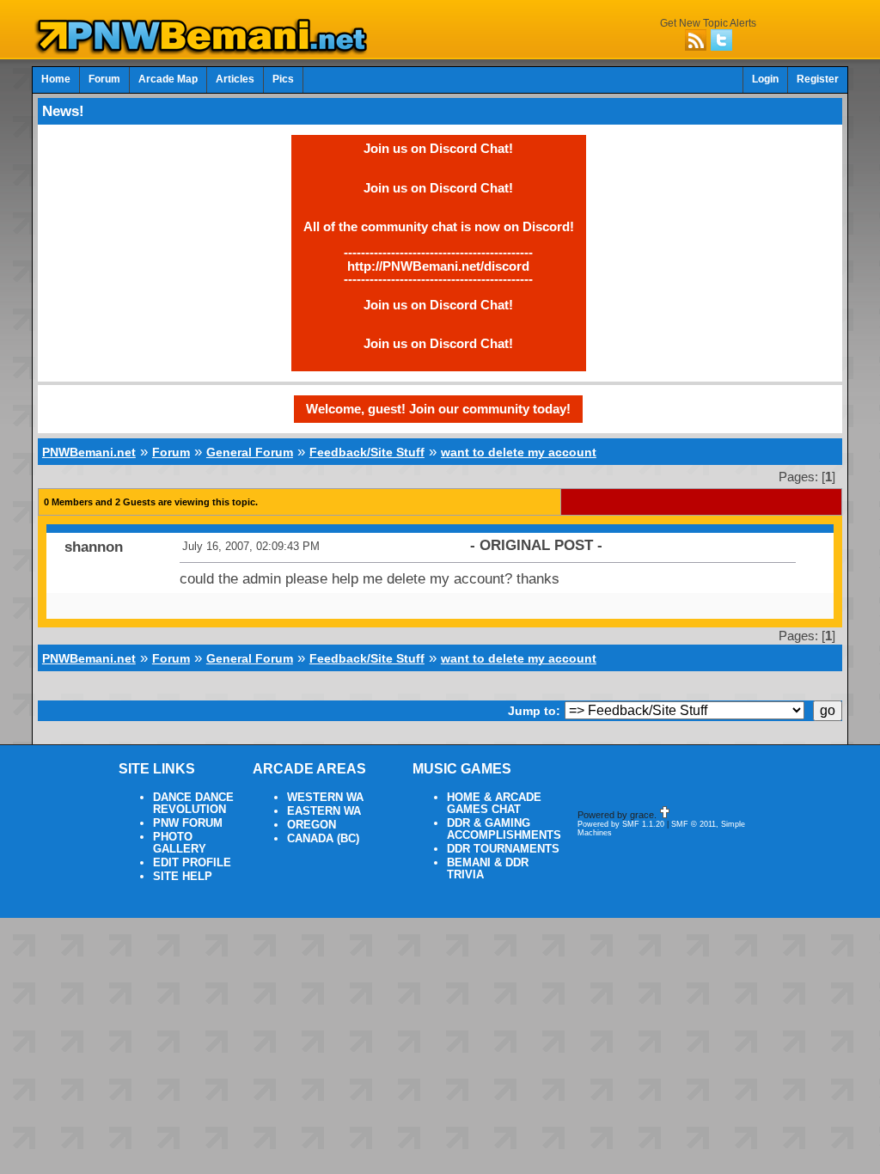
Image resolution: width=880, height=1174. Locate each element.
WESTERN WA (325, 798)
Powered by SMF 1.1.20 (621, 824)
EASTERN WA (324, 811)
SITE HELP (182, 877)
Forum (104, 79)
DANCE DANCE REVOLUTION (193, 804)
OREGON (311, 825)
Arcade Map (168, 79)
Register (818, 79)
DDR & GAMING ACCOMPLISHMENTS (504, 829)
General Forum (249, 452)
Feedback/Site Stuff (367, 452)
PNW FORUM (188, 823)
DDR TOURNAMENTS (503, 849)
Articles (235, 79)
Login (765, 79)
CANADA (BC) (323, 839)
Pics (283, 79)
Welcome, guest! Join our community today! (438, 408)
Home (55, 79)
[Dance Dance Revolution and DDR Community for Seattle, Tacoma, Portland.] (206, 49)
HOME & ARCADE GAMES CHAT (494, 804)
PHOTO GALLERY (179, 843)
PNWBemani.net (89, 452)
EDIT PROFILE (192, 863)
